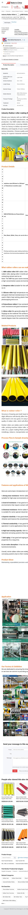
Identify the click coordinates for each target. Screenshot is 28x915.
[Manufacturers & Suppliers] (14, 2)
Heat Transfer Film (20, 860)
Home (3, 11)
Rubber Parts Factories (8, 893)
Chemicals (8, 11)
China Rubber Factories (8, 889)
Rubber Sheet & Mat (16, 878)
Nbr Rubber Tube (18, 897)
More (3, 903)
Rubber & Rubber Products (17, 11)
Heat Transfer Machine (7, 860)
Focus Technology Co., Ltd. (19, 908)
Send (15, 771)
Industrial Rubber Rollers (9, 882)
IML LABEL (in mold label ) (8, 863)
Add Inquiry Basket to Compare (10, 59)
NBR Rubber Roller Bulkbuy (9, 900)
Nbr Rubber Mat (6, 897)
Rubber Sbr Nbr (21, 893)
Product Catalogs (23, 857)
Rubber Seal (6, 878)
